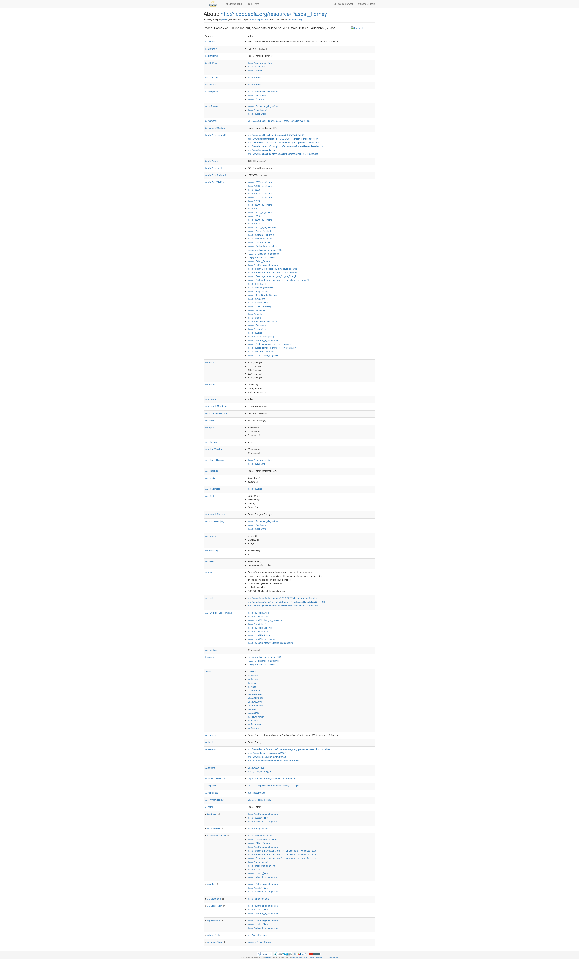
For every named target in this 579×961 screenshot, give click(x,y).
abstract (210, 41)
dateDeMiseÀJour (216, 406)
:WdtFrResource (257, 934)
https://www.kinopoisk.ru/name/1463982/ (267, 753)
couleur (211, 399)
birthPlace (211, 62)
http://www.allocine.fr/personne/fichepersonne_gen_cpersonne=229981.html (284, 142)
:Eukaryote (254, 724)
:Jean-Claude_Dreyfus (262, 295)
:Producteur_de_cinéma (263, 91)
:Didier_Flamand (259, 261)
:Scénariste (257, 99)
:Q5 (252, 709)
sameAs (210, 767)
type (208, 671)
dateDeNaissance (216, 413)
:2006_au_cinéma (260, 185)
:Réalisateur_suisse (261, 257)
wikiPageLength (214, 167)
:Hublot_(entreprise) (261, 287)
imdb (210, 420)
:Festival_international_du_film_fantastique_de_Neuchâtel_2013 (282, 858)
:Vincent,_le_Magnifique (263, 340)
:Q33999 (255, 701)
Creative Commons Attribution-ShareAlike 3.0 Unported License (314, 957)
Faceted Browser (344, 3)
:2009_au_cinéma (260, 197)
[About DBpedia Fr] (212, 4)
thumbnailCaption (215, 127)
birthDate (211, 48)
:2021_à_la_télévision (262, 227)
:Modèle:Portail (258, 631)
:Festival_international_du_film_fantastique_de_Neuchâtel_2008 (282, 850)
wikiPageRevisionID (216, 175)
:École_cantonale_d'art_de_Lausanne (269, 343)
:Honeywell (257, 283)
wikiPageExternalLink (216, 134)
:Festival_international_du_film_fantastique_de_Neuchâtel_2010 (282, 854)
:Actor (252, 682)
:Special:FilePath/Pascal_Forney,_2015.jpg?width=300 (279, 120)
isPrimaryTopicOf (214, 799)
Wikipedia (268, 957)
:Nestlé (255, 313)
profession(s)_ (214, 521)
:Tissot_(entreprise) (261, 336)
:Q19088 (255, 694)
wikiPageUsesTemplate (218, 612)
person (224, 19)
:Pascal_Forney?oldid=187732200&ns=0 (271, 778)
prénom (211, 535)
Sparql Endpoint (367, 3)
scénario (213, 920)
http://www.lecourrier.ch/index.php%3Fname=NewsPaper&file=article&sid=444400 (286, 146)
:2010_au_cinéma (260, 204)
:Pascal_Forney (259, 799)
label (209, 742)
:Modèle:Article (258, 612)
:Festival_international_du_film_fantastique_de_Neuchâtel (279, 279)
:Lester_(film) (258, 302)
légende (211, 470)
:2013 (254, 215)
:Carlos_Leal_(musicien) (263, 246)
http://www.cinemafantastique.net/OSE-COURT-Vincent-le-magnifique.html (283, 138)
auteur (210, 384)
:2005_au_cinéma (260, 182)
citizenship (211, 77)
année (210, 362)
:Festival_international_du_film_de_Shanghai (273, 276)
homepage (211, 792)
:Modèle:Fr (257, 623)
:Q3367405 (256, 767)
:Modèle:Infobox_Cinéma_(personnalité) (271, 642)
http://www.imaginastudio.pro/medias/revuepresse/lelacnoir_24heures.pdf (283, 153)
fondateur (214, 898)
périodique (212, 550)
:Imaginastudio (258, 291)
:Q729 (253, 712)
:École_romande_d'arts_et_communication (272, 347)
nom (209, 495)
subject (209, 656)
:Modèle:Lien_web (260, 627)
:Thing (252, 671)
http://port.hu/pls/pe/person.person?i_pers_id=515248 (273, 760)
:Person (253, 675)
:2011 (254, 208)
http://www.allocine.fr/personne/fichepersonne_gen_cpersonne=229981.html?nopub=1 (289, 749)
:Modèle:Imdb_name (261, 639)
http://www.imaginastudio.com (262, 150)
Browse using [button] (235, 3)
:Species (253, 728)
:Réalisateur (257, 95)
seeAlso (210, 749)
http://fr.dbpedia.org (259, 19)
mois (210, 477)
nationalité (212, 488)
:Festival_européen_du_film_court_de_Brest (272, 268)
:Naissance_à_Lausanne (264, 253)
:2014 (254, 223)
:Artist (252, 686)
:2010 (254, 200)
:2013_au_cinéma (260, 219)
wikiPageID (211, 160)
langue (211, 442)
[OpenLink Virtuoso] (264, 953)
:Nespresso (257, 310)
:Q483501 (255, 705)
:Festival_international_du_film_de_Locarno (272, 272)
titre (209, 572)
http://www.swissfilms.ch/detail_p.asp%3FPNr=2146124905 (276, 134)
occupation (211, 91)
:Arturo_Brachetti (259, 231)
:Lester (255, 869)
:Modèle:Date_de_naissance (265, 620)
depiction (211, 785)
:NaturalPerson (256, 716)
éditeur (211, 649)
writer (211, 884)
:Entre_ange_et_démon (263, 264)
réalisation (214, 905)
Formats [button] (255, 3)
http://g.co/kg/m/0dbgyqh (259, 771)
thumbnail (211, 120)
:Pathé (254, 317)
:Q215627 (255, 697)
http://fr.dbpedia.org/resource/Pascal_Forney (274, 13)
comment (211, 735)
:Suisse (255, 70)
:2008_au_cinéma (260, 193)
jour (209, 427)
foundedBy (213, 828)
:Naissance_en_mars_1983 (265, 249)
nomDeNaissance (216, 514)
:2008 (254, 189)
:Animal (253, 720)
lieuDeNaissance (215, 459)
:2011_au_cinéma (260, 212)
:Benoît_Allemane (260, 238)
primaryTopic (214, 942)
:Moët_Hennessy (259, 306)
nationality (211, 84)
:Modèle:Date (258, 616)
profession (211, 106)
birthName (211, 55)
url (209, 598)
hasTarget (213, 934)
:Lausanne (256, 66)
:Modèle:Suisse (259, 635)
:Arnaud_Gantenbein (261, 351)
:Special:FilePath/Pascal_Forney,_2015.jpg (273, 785)
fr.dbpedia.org (295, 19)
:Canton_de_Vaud (260, 62)
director (212, 813)
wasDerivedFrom (215, 778)
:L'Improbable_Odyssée (263, 355)
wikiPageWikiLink (214, 182)
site (209, 561)
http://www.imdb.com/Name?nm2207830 (267, 756)
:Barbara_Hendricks (261, 234)
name (209, 806)
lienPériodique (214, 449)
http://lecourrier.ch (256, 792)
